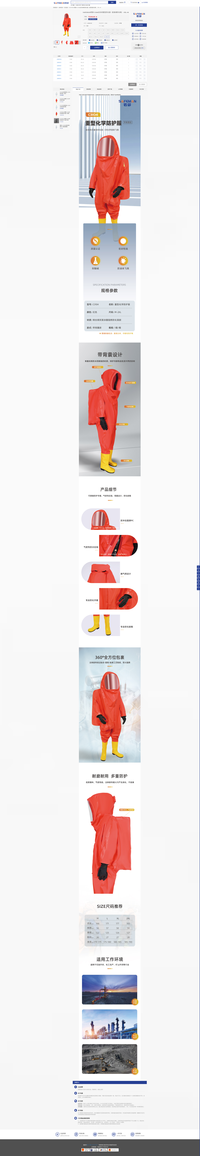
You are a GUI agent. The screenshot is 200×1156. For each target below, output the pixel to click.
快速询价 (121, 2)
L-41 (99, 33)
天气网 (104, 1147)
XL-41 (127, 33)
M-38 (113, 30)
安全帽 (77, 5)
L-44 (103, 30)
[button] (87, 48)
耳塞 (89, 5)
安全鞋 (86, 5)
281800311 (59, 75)
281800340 (59, 65)
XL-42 (117, 30)
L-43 (99, 30)
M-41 (112, 33)
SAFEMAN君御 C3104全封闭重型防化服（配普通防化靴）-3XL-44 (85, 7)
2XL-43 (95, 36)
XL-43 (122, 30)
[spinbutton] (86, 47)
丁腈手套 (83, 5)
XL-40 (122, 33)
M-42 (90, 30)
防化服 (66, 7)
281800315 (59, 68)
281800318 (59, 78)
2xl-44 (107, 33)
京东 (107, 1147)
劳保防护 (55, 7)
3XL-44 (107, 36)
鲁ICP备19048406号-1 (92, 1145)
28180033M (59, 59)
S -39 (117, 33)
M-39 (90, 33)
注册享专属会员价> (93, 19)
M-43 (95, 30)
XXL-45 (101, 36)
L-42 (103, 33)
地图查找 (99, 1147)
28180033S (59, 62)
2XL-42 (90, 36)
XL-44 (108, 30)
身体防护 (61, 7)
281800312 (59, 72)
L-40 (94, 33)
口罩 (80, 5)
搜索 (112, 2)
